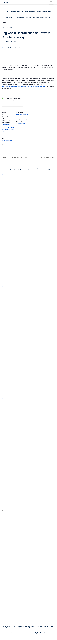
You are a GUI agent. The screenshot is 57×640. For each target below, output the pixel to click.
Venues (34, 638)
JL (30, 638)
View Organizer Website (21, 123)
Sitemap (23, 638)
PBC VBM (18, 638)
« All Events (5, 22)
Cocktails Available (6, 124)
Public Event (8, 128)
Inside (7, 126)
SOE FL (13, 638)
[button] (51, 2)
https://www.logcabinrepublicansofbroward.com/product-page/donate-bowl (23, 87)
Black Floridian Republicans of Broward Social (15, 157)
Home (9, 638)
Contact (47, 638)
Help (28, 638)
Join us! (5, 2)
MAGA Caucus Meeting (47, 157)
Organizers (40, 638)
